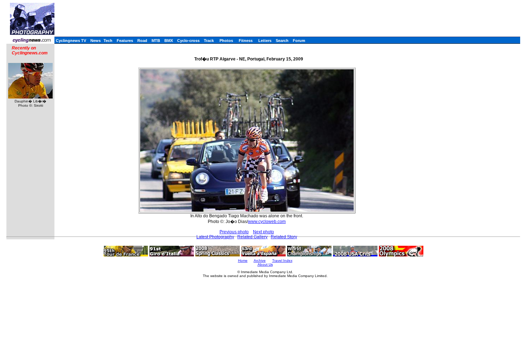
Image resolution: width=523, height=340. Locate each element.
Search (282, 40)
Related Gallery (252, 236)
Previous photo (234, 231)
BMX (168, 40)
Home (243, 260)
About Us (265, 264)
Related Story (284, 236)
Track (209, 40)
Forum (299, 40)
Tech (108, 40)
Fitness (246, 40)
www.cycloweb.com (267, 221)
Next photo (263, 231)
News (95, 40)
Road (142, 40)
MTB (156, 40)
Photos (226, 40)
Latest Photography (215, 236)
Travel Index (282, 260)
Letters (264, 40)
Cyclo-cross (188, 40)
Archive (260, 260)
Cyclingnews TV (71, 40)
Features (125, 40)
